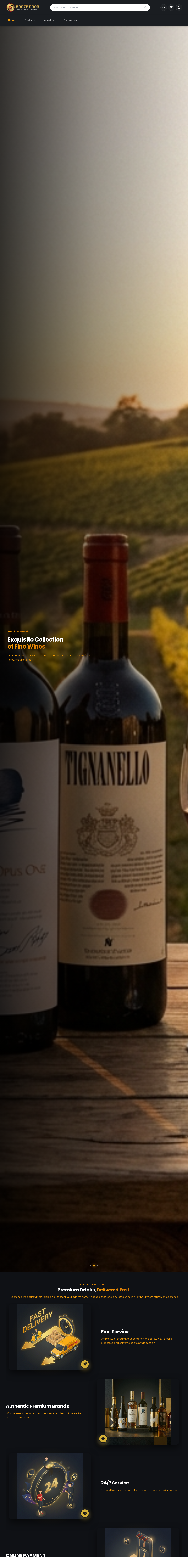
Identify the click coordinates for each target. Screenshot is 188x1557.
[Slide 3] (97, 1265)
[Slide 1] (91, 1265)
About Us (49, 20)
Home (11, 20)
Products (29, 20)
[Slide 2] (94, 1265)
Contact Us (70, 20)
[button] (179, 7)
